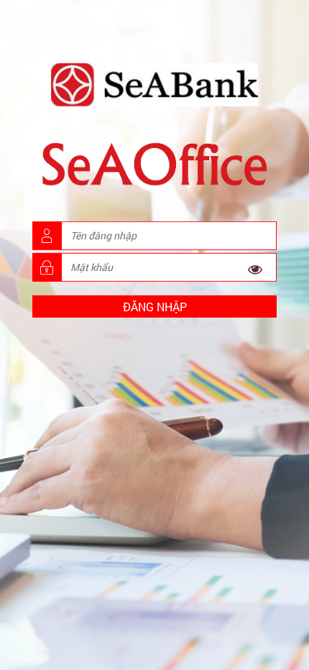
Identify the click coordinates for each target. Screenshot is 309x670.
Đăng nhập (155, 306)
